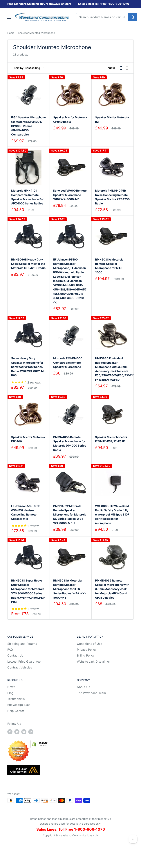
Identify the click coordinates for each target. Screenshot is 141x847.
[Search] (132, 17)
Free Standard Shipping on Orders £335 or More (39, 4)
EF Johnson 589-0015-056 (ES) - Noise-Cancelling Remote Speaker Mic (26, 512)
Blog (10, 693)
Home (10, 32)
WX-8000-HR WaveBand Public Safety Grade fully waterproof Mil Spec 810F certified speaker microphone (112, 514)
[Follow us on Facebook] (9, 731)
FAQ (10, 649)
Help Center (15, 711)
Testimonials (16, 699)
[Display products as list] (126, 68)
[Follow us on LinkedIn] (30, 731)
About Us (83, 687)
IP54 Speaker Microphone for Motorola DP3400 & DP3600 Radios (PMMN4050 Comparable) (28, 126)
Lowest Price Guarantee (24, 661)
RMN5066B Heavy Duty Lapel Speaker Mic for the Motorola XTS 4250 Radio (28, 264)
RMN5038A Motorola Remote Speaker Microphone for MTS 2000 (109, 266)
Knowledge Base (18, 705)
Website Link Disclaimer (93, 661)
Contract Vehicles (19, 667)
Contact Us (15, 655)
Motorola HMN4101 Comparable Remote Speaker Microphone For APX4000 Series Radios (27, 197)
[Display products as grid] (120, 68)
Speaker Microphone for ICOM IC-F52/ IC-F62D (111, 439)
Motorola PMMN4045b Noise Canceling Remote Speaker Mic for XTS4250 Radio (112, 197)
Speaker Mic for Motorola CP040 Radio (70, 119)
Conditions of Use (89, 643)
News (11, 687)
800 (111, 4)
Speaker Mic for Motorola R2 (112, 119)
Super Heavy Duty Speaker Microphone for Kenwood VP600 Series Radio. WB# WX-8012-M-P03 (28, 366)
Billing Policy (86, 655)
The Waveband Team (91, 693)
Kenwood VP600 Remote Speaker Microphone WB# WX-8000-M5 (70, 195)
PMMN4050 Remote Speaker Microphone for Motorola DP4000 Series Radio (69, 443)
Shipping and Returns (22, 643)
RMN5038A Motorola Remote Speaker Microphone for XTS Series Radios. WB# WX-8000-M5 (69, 589)
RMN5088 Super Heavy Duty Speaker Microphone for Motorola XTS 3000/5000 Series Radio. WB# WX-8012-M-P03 (28, 591)
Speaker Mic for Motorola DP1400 (28, 439)
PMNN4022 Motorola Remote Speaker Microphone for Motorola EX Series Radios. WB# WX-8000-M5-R (69, 514)
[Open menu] (9, 17)
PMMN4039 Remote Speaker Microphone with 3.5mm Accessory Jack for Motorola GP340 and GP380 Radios (112, 589)
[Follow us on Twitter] (16, 731)
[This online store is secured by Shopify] (39, 742)
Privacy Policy (87, 649)
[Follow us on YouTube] (23, 731)
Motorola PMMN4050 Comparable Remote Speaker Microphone (67, 362)
